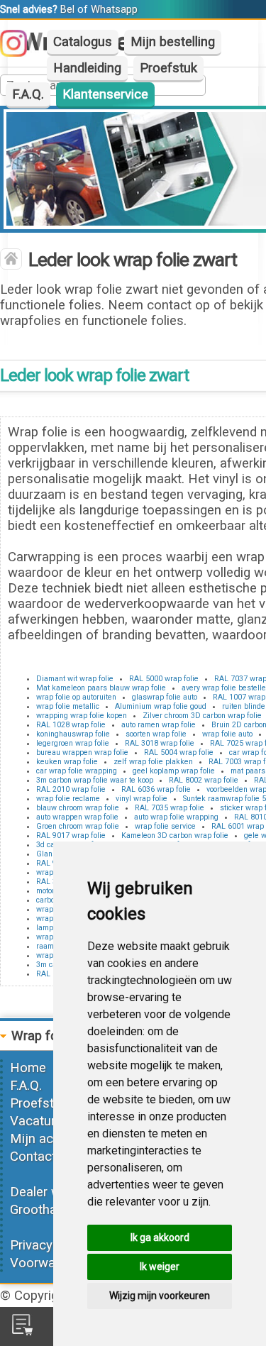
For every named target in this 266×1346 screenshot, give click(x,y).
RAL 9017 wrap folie (71, 835)
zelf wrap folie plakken (153, 761)
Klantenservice (105, 94)
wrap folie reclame (68, 798)
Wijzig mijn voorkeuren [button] (159, 1295)
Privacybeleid (48, 1245)
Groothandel (45, 1210)
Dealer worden (52, 1192)
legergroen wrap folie (72, 743)
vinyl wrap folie (141, 798)
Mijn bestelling (173, 42)
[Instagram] (20, 52)
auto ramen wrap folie (158, 724)
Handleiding (87, 68)
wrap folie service (165, 826)
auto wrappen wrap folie (77, 817)
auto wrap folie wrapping (176, 817)
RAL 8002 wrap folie (203, 780)
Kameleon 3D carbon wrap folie (174, 835)
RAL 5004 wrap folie (179, 752)
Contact (33, 1156)
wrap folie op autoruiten (76, 697)
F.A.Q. (28, 94)
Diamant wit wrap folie (74, 678)
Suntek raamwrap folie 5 (224, 798)
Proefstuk (168, 68)
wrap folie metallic (67, 706)
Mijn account (48, 1139)
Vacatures (40, 1121)
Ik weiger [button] (159, 1266)
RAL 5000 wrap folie (164, 678)
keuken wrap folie (67, 761)
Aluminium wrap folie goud (160, 706)
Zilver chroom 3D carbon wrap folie (202, 715)
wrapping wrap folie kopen (81, 715)
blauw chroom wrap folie (77, 807)
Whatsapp (114, 9)
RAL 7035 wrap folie (169, 807)
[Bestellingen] (22, 1331)
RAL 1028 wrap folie (71, 724)
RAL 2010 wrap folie (71, 789)
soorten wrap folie (156, 734)
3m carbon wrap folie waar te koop (94, 780)
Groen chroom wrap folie (77, 826)
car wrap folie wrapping (76, 771)
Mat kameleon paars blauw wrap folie (101, 688)
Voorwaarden (49, 1263)
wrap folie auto (227, 734)
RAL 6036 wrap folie (156, 789)
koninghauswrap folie (73, 734)
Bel (67, 9)
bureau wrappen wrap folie (82, 752)
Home (28, 1068)
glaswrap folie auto (164, 697)
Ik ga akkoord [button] (160, 1237)
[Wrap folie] (11, 260)
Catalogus (82, 42)
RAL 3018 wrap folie (159, 743)
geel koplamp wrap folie (174, 771)
